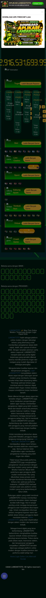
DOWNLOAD (37, 4)
